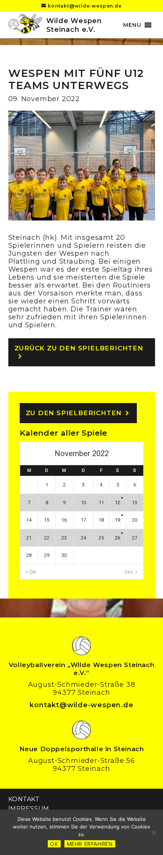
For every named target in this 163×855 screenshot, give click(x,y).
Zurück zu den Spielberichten (78, 348)
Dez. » (131, 572)
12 (117, 502)
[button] (132, 25)
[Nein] (153, 832)
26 (117, 538)
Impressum (28, 808)
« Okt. (32, 572)
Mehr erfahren (90, 844)
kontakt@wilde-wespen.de (81, 705)
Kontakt (24, 799)
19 (117, 520)
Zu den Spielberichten (74, 413)
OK (54, 844)
